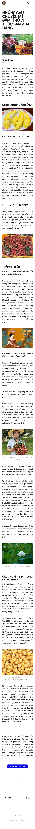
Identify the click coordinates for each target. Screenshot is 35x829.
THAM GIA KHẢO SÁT (17, 766)
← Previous (7, 797)
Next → (29, 797)
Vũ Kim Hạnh (7, 60)
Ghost (24, 820)
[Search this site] (28, 3)
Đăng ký (17, 816)
